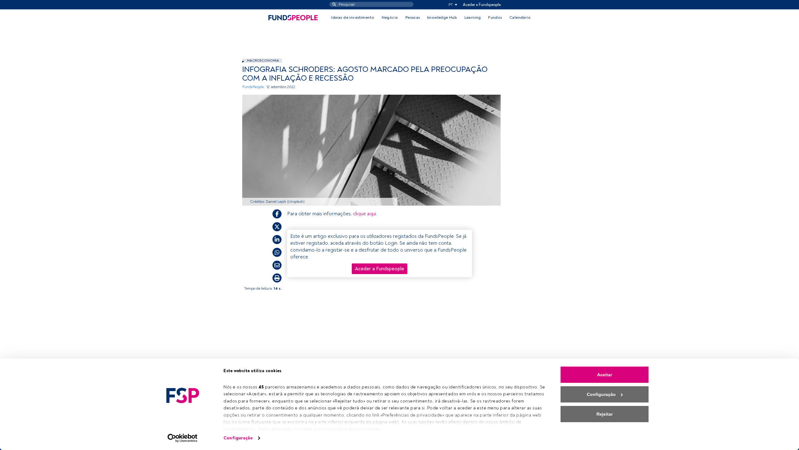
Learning (472, 17)
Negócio (390, 17)
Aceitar (604, 374)
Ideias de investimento (352, 17)
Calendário (520, 17)
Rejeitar (604, 414)
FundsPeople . (254, 87)
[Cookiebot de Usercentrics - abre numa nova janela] (182, 438)
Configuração (238, 438)
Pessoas (412, 17)
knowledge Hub (442, 17)
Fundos (495, 17)
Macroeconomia (263, 60)
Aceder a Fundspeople (482, 4)
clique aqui (364, 214)
